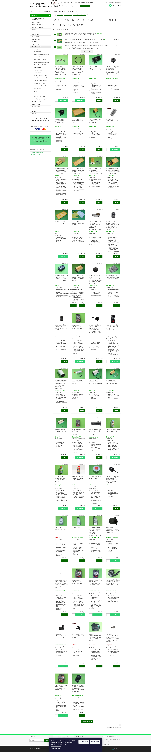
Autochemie (36, 22)
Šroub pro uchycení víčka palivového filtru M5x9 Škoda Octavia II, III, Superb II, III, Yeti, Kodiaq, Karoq (86, 46)
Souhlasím (95, 742)
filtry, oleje (38, 67)
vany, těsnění (38, 72)
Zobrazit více (86, 51)
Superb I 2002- (36, 104)
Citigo (34, 111)
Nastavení (56, 748)
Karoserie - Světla (38, 57)
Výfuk (35, 93)
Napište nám (47, 11)
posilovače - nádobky (40, 83)
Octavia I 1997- (36, 44)
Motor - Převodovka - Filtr (40, 65)
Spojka (35, 91)
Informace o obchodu (59, 11)
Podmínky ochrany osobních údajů (110, 739)
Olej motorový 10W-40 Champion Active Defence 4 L (83, 33)
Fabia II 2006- (36, 37)
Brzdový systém (38, 49)
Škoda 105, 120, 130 (37, 27)
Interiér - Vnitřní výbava (40, 59)
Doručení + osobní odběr (37, 152)
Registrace (118, 2)
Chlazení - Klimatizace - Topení (41, 54)
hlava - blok (38, 88)
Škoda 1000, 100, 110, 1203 (39, 24)
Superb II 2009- (36, 106)
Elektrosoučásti (38, 51)
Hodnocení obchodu (73, 11)
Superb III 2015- (36, 109)
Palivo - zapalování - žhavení (42, 86)
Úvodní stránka (32, 11)
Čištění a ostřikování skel (40, 96)
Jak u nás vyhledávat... (36, 154)
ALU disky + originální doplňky (39, 19)
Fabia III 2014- (36, 39)
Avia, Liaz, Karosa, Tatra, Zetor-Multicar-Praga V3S (40, 119)
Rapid (34, 114)
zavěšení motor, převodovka (42, 78)
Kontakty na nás (104, 742)
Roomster (35, 41)
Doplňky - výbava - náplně (40, 99)
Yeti (33, 116)
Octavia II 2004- (37, 46)
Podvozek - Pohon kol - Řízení (41, 62)
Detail (99, 100)
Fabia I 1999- (35, 34)
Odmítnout (84, 742)
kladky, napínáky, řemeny (41, 75)
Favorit (34, 29)
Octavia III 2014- (37, 101)
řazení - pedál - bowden (41, 80)
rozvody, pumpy (39, 70)
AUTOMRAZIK (44, 4)
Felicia (34, 32)
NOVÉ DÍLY (38, 11)
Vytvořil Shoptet (117, 748)
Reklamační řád (104, 744)
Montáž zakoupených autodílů (38, 156)
